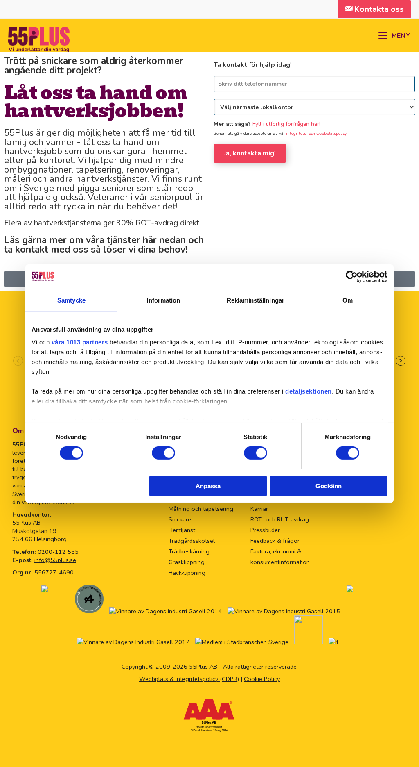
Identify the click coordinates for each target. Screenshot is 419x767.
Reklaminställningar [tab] (255, 299)
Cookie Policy (262, 679)
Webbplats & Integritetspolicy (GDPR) (189, 679)
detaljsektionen (308, 391)
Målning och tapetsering (201, 509)
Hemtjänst (182, 530)
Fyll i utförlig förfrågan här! (286, 124)
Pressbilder (265, 530)
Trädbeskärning (189, 551)
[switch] (163, 453)
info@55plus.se (55, 560)
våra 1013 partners (80, 342)
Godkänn (328, 486)
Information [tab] (163, 299)
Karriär (259, 509)
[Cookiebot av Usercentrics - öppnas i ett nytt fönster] (351, 276)
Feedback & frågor (275, 541)
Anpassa (208, 486)
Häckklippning (187, 573)
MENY (401, 35)
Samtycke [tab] (71, 299)
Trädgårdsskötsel (192, 541)
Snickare (180, 519)
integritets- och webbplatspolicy (316, 133)
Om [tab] (347, 299)
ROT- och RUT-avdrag (279, 519)
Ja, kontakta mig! (250, 153)
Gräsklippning (187, 562)
